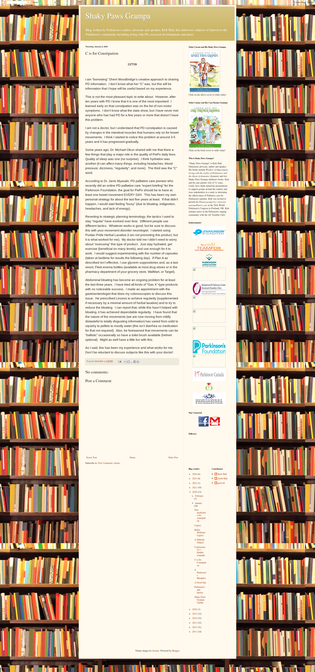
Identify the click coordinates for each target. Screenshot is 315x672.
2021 (195, 487)
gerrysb (221, 483)
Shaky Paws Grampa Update (200, 599)
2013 (195, 622)
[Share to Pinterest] (137, 361)
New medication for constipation (200, 515)
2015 (195, 613)
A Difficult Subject (199, 541)
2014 (195, 618)
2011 (195, 631)
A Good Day (200, 582)
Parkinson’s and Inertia (199, 589)
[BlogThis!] (128, 361)
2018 (195, 609)
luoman (155, 650)
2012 (195, 627)
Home (132, 457)
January (198, 503)
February (199, 495)
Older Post (173, 457)
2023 (195, 478)
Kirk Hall (222, 474)
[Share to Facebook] (134, 361)
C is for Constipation (200, 562)
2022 (195, 483)
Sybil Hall (222, 478)
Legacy (197, 525)
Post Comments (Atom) (109, 463)
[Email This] (125, 361)
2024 (195, 474)
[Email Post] (119, 361)
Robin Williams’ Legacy (200, 532)
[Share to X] (131, 361)
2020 (195, 491)
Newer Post (91, 457)
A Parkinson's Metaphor (200, 573)
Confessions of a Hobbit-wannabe (199, 551)
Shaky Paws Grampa (117, 15)
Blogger (175, 650)
